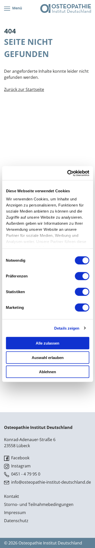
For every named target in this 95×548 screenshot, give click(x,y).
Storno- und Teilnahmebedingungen (38, 504)
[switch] (82, 276)
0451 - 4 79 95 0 (25, 474)
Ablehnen (47, 372)
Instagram (20, 466)
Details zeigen (66, 328)
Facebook (19, 458)
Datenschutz (16, 520)
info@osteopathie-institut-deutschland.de (50, 482)
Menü (16, 8)
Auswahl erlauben (48, 357)
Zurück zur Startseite (24, 89)
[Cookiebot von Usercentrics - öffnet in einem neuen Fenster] (67, 173)
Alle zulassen (47, 343)
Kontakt (11, 496)
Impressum (15, 512)
